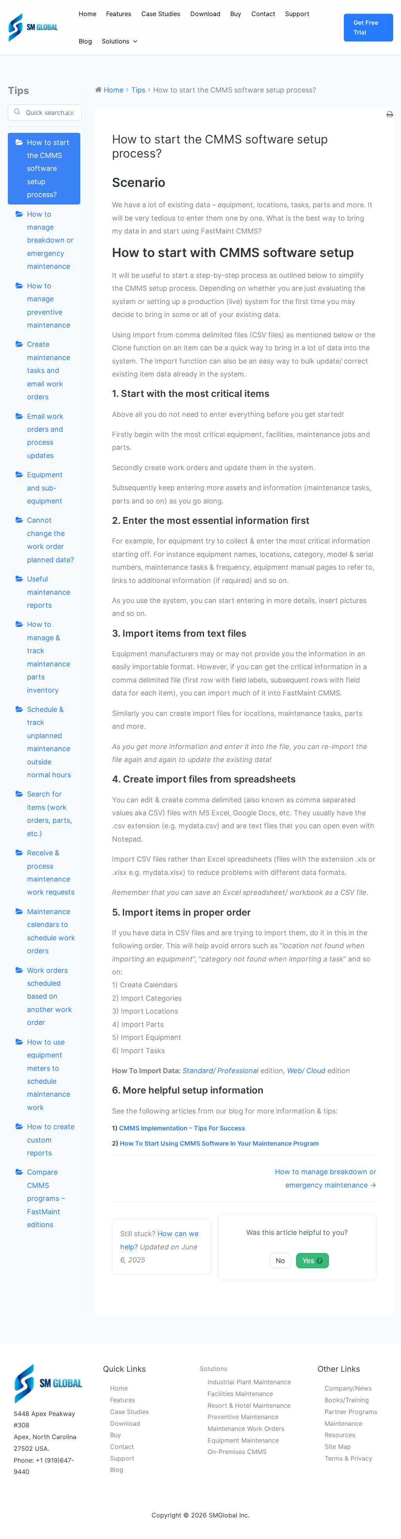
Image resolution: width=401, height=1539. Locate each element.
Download (205, 14)
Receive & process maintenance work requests (50, 872)
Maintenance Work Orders (246, 1428)
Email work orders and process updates (45, 436)
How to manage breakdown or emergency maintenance (50, 240)
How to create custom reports (50, 1140)
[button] (368, 28)
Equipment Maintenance (243, 1440)
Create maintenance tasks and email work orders (48, 370)
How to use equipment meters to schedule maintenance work (48, 1075)
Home (87, 14)
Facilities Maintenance (240, 1394)
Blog (85, 41)
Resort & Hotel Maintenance (249, 1405)
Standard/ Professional (220, 1070)
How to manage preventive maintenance (48, 305)
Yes (311, 1261)
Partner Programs (351, 1412)
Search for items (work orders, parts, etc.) (49, 813)
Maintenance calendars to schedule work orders (51, 931)
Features (118, 14)
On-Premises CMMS (237, 1452)
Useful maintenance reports (48, 592)
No (280, 1261)
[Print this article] (390, 114)
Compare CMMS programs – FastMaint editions (46, 1198)
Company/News (348, 1388)
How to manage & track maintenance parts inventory (48, 657)
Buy (235, 14)
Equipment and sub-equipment (45, 488)
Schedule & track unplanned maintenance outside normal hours (49, 742)
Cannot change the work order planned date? (50, 539)
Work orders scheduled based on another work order (49, 996)
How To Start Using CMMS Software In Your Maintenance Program (219, 1143)
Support (297, 14)
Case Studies (160, 14)
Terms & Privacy (348, 1458)
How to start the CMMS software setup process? (48, 168)
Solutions (115, 41)
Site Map (338, 1446)
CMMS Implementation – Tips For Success (182, 1128)
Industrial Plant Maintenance (249, 1382)
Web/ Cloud (306, 1070)
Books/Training (347, 1400)
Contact (263, 14)
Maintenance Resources (343, 1429)
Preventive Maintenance (243, 1417)
